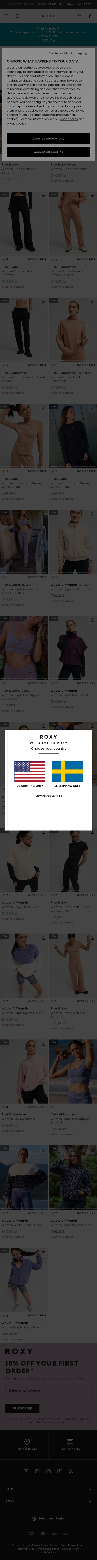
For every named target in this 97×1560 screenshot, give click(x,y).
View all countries (48, 796)
